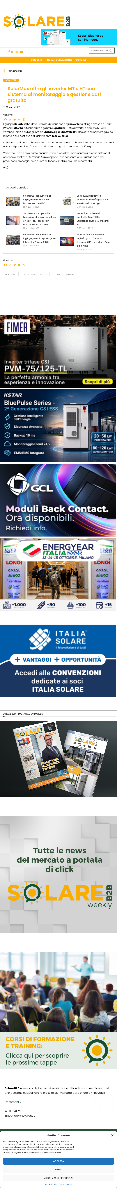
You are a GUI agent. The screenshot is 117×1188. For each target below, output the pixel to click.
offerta (56, 274)
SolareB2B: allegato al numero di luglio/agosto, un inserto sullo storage (92, 199)
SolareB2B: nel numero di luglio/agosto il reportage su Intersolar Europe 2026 (39, 238)
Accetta (58, 1161)
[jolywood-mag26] (58, 316)
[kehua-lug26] (79, 30)
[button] (112, 1135)
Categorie (36, 59)
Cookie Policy (51, 1184)
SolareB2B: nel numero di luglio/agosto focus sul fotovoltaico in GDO (37, 199)
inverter (44, 274)
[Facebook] (9, 52)
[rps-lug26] (58, 465)
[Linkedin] (17, 52)
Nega (58, 1169)
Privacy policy (65, 1184)
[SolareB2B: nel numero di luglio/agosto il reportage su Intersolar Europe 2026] (13, 240)
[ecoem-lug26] (58, 626)
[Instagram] (12, 52)
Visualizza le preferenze (58, 1178)
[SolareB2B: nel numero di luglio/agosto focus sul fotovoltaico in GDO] (13, 201)
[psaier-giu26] (58, 539)
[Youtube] (21, 52)
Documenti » (13, 1102)
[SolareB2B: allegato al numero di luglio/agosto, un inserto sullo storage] (67, 201)
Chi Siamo (80, 59)
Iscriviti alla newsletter (59, 59)
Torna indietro (14, 70)
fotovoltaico (28, 274)
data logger (11, 274)
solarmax (69, 274)
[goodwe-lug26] (58, 390)
